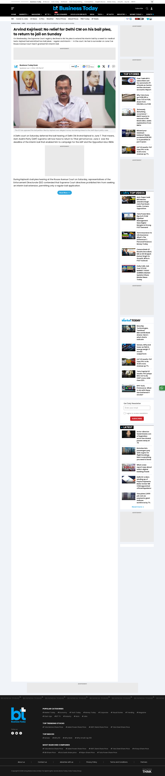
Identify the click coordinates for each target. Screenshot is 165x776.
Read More (63, 193)
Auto (77, 716)
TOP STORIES (131, 74)
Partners (144, 762)
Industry (121, 14)
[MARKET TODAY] (131, 320)
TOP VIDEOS (137, 192)
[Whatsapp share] (99, 66)
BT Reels (95, 19)
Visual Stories (118, 712)
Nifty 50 (57, 738)
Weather (50, 19)
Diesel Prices (73, 19)
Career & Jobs (22, 19)
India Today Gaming (75, 2)
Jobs (85, 716)
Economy (63, 712)
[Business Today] (75, 8)
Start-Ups (48, 716)
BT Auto (110, 14)
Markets (23, 14)
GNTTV (133, 2)
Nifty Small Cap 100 (84, 738)
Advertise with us (66, 762)
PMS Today (85, 19)
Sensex (47, 738)
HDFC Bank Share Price (99, 727)
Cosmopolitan (88, 2)
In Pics (41, 19)
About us (21, 762)
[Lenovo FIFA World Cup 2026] (139, 19)
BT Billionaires (60, 14)
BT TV (47, 14)
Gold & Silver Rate (78, 14)
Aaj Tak (127, 2)
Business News (15, 23)
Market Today (49, 712)
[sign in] (151, 8)
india (23, 23)
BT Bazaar (46, 2)
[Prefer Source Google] (75, 66)
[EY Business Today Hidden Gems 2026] (149, 19)
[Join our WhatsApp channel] (161, 390)
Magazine (36, 14)
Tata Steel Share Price (121, 727)
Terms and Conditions (119, 762)
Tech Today (76, 712)
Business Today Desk (29, 65)
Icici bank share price (68, 752)
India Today (55, 2)
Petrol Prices (61, 19)
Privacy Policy (91, 762)
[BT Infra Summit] (129, 19)
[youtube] (16, 733)
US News (33, 19)
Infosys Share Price (141, 749)
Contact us (42, 762)
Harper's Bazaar (100, 2)
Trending (130, 712)
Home (13, 14)
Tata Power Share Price (108, 752)
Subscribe (139, 8)
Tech (100, 14)
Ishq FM (120, 2)
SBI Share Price (50, 752)
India (92, 14)
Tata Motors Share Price (53, 727)
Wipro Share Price (88, 752)
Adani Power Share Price (76, 727)
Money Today (135, 14)
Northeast (64, 2)
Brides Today (111, 2)
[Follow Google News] (88, 66)
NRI (12, 19)
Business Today (35, 2)
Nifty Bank (68, 738)
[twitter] (20, 733)
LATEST (127, 427)
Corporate (104, 712)
